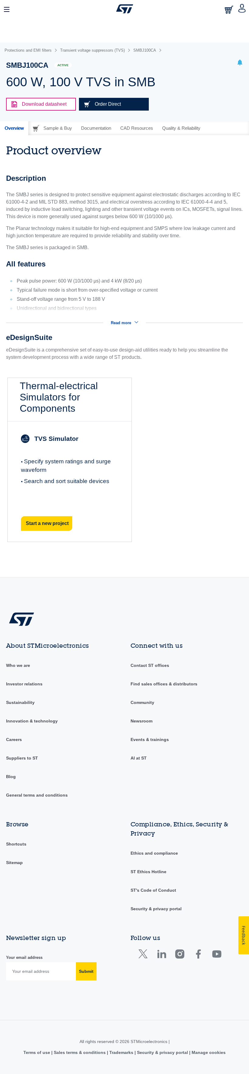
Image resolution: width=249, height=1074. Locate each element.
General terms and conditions (37, 795)
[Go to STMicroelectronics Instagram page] (179, 955)
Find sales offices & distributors (164, 683)
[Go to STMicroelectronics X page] (144, 955)
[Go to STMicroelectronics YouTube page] (216, 955)
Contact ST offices (150, 665)
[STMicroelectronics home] (125, 8)
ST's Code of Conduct (153, 890)
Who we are (18, 665)
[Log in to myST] (242, 9)
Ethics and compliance (154, 853)
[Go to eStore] (229, 9)
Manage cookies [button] (208, 1052)
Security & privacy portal (156, 908)
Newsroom (141, 721)
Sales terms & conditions (80, 1052)
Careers (14, 739)
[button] (7, 9)
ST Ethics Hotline (148, 871)
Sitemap (14, 862)
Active (63, 65)
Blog (11, 776)
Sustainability (20, 702)
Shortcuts (16, 844)
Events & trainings (150, 739)
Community (142, 702)
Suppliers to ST (22, 758)
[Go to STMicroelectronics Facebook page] (198, 955)
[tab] (14, 128)
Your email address (24, 957)
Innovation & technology (32, 721)
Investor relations (24, 683)
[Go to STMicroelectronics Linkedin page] (161, 955)
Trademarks (121, 1052)
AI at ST (139, 758)
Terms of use (37, 1052)
